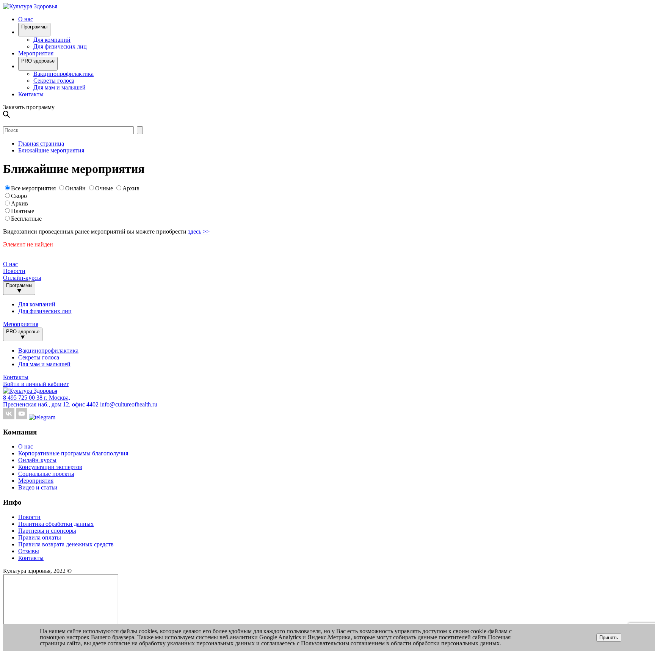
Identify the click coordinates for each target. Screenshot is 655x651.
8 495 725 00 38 (23, 397)
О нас (25, 446)
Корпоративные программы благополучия (73, 453)
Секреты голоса (53, 80)
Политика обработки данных (56, 524)
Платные (22, 211)
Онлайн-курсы (22, 278)
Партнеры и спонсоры (47, 530)
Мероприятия (35, 53)
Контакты (31, 94)
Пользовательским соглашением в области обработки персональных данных (400, 643)
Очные (104, 188)
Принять (608, 637)
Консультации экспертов (50, 467)
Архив (130, 188)
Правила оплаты (39, 537)
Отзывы (28, 551)
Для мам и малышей (59, 87)
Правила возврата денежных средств (66, 544)
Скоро (19, 196)
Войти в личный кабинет (36, 384)
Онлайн (75, 188)
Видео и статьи (38, 487)
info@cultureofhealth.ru (128, 404)
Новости (14, 271)
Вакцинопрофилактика (63, 74)
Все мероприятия (33, 188)
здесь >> (199, 231)
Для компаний (52, 39)
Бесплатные (26, 218)
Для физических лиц (60, 46)
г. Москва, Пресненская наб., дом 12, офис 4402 (51, 401)
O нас (25, 19)
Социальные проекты (46, 474)
